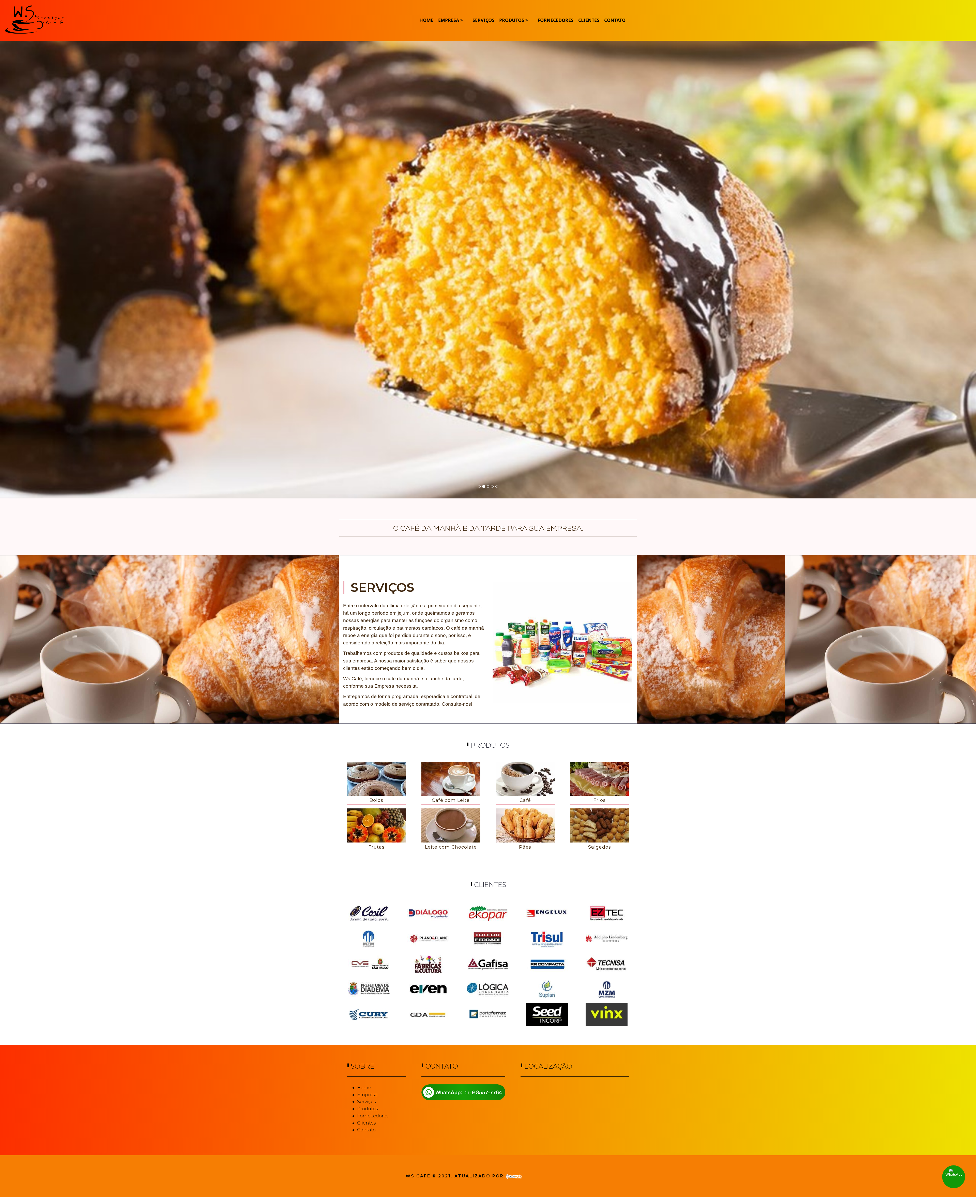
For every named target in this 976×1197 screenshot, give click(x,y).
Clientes (366, 1123)
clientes (588, 20)
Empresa (367, 1095)
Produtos (367, 1109)
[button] (49, 258)
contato (615, 20)
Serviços (483, 20)
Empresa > (450, 20)
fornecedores (555, 20)
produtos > (513, 20)
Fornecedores (373, 1116)
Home (426, 20)
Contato (366, 1130)
